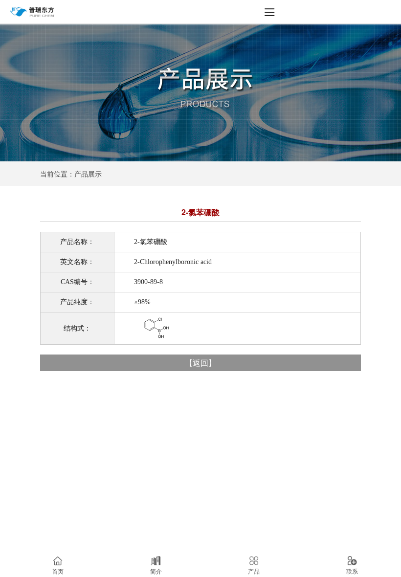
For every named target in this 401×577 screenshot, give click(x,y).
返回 (200, 362)
